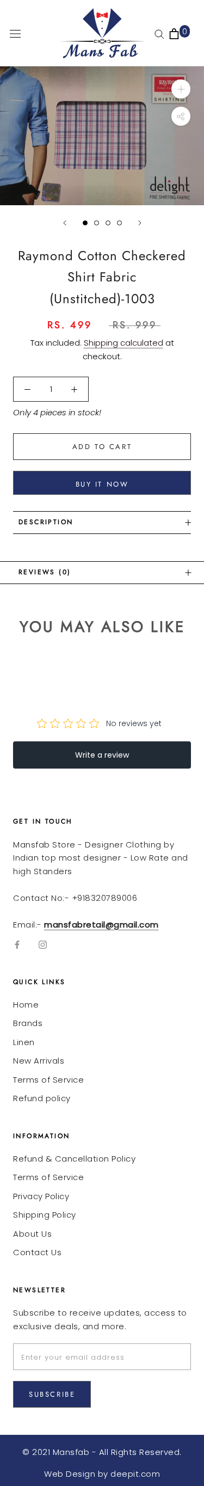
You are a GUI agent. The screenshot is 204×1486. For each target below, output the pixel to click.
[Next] (139, 222)
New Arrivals (38, 1060)
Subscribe (52, 1394)
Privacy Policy (41, 1196)
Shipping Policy (44, 1214)
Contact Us (37, 1252)
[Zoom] (180, 89)
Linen (24, 1042)
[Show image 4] (119, 222)
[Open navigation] (15, 33)
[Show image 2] (96, 222)
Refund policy (42, 1098)
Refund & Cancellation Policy (74, 1158)
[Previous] (64, 222)
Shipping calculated (123, 342)
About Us (32, 1233)
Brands (27, 1023)
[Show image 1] (85, 222)
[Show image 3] (108, 222)
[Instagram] (43, 944)
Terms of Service (48, 1079)
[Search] (159, 33)
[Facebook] (17, 944)
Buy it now (102, 484)
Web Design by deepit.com (102, 1473)
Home (26, 1004)
